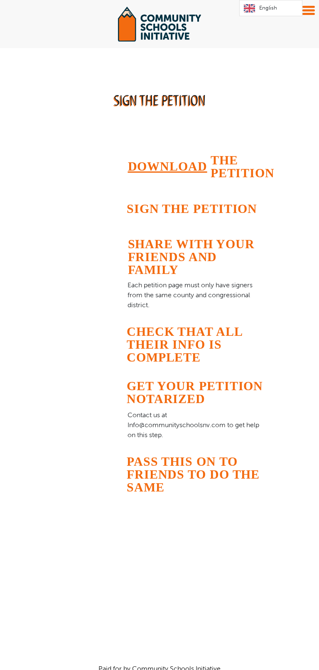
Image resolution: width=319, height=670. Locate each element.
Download (167, 166)
